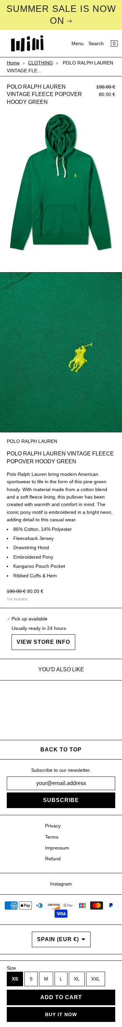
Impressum (57, 848)
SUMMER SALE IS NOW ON (61, 15)
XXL (95, 979)
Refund (53, 858)
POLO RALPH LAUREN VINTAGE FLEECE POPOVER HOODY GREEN (44, 94)
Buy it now (61, 1014)
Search (96, 43)
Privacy (53, 825)
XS (15, 979)
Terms (51, 837)
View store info (43, 642)
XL (77, 979)
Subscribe (61, 800)
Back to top (61, 749)
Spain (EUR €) (58, 939)
